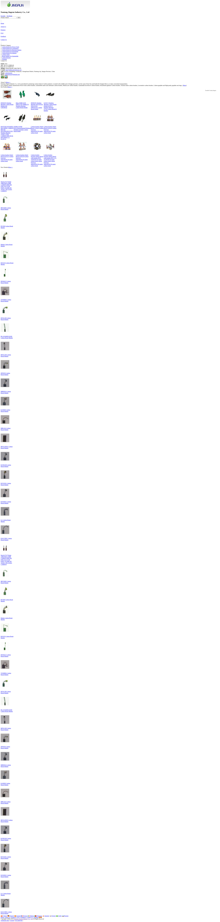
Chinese (4, 916)
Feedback (23, 917)
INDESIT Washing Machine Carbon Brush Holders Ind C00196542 (7, 105)
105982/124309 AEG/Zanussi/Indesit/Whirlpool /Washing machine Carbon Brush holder (22, 129)
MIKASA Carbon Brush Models (5, 428)
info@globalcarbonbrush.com (13, 70)
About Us (7, 917)
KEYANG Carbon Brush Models (6, 484)
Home (2, 917)
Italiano (32, 916)
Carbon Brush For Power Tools (10, 47)
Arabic (60, 916)
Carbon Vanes (6, 54)
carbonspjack (8, 73)
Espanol (18, 916)
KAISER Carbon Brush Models (5, 410)
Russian (66, 916)
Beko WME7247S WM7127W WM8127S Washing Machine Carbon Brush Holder (22, 105)
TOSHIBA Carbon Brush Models (6, 300)
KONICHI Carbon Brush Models (6, 465)
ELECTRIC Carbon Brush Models (6, 539)
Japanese (46, 916)
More (184, 85)
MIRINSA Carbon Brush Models (6, 392)
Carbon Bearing (6, 57)
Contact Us (30, 917)
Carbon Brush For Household (10, 51)
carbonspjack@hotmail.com (12, 74)
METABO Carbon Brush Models (6, 208)
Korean (53, 916)
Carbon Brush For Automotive (10, 48)
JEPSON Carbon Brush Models (5, 373)
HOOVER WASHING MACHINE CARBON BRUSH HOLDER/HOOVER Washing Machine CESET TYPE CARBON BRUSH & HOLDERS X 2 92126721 (7, 133)
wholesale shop (5, 920)
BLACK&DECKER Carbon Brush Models (7, 337)
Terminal (4, 59)
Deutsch (11, 916)
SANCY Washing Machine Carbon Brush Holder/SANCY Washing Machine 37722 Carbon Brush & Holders (50, 106)
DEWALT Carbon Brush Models (6, 282)
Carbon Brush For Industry (9, 53)
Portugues (39, 916)
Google (12, 920)
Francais (25, 916)
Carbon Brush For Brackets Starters (11, 50)
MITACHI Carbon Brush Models (6, 355)
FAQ (18, 917)
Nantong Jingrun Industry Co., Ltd (23, 919)
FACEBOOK (19, 920)
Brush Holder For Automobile (10, 56)
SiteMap (36, 917)
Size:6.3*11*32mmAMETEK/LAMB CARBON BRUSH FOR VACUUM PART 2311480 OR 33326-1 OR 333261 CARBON (6, 186)
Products (13, 917)
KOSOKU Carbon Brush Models (6, 502)
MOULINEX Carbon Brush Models (7, 447)
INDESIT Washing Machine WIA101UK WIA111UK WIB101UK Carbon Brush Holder (37, 106)
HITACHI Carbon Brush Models (6, 318)
